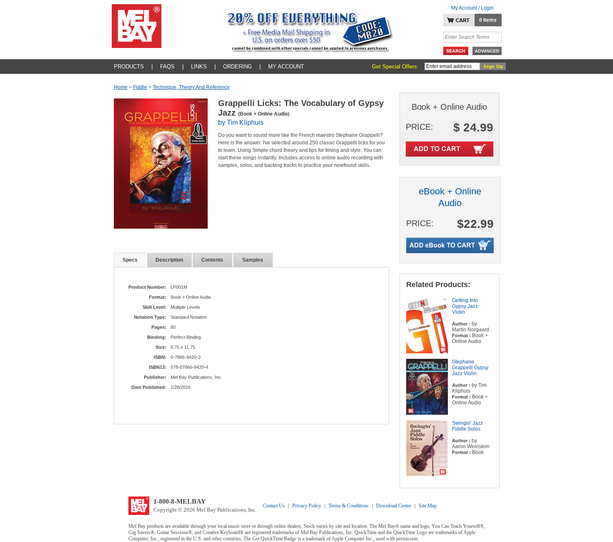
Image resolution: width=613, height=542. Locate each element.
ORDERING (237, 66)
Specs (130, 260)
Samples (252, 260)
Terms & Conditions (349, 506)
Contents (212, 260)
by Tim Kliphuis (241, 122)
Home (121, 87)
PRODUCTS (129, 66)
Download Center (393, 506)
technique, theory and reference (191, 87)
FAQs (167, 66)
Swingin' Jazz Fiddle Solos (467, 426)
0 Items (488, 20)
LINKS (199, 66)
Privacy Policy (306, 506)
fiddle (140, 87)
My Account (286, 66)
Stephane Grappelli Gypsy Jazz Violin (470, 367)
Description (169, 260)
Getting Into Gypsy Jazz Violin (465, 306)
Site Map (428, 506)
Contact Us (274, 506)
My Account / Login (472, 8)
